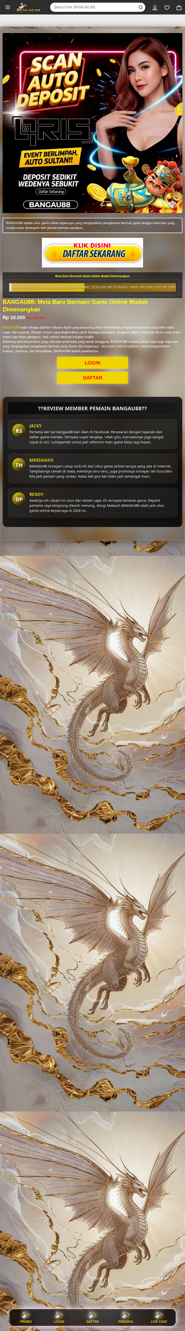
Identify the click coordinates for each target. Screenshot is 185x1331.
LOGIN (92, 362)
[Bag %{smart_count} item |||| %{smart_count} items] (179, 7)
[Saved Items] (167, 7)
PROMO (26, 1321)
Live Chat (159, 1321)
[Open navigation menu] (7, 7)
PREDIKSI (125, 1321)
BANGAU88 (11, 327)
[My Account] (155, 7)
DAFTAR (92, 377)
